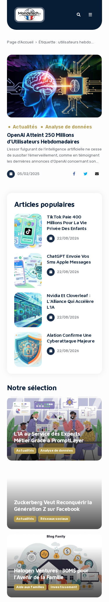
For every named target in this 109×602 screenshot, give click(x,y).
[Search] (78, 14)
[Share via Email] (97, 174)
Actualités (25, 127)
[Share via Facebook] (74, 174)
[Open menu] (90, 14)
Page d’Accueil (20, 42)
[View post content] (54, 86)
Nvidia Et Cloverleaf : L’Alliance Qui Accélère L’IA (70, 301)
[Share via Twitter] (85, 174)
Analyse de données (68, 127)
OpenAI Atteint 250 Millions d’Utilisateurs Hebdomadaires (43, 138)
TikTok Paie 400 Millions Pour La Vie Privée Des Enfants (67, 222)
